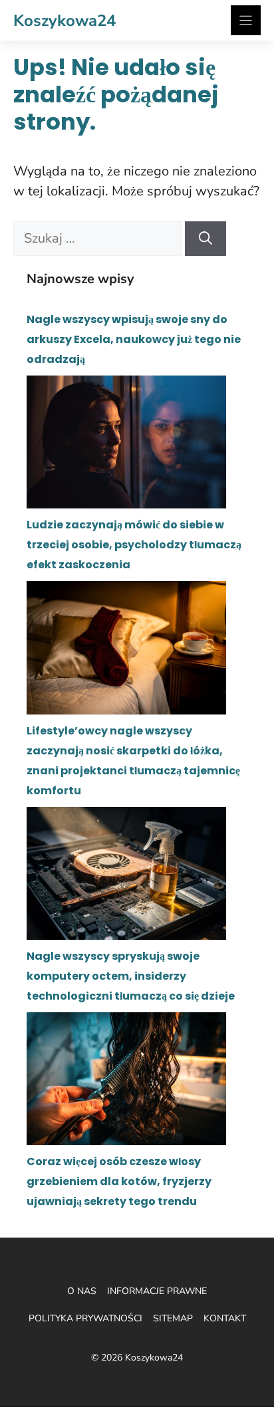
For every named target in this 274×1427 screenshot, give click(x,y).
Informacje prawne (157, 1291)
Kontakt (225, 1318)
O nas (81, 1291)
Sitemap (173, 1318)
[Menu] (246, 20)
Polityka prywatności (85, 1318)
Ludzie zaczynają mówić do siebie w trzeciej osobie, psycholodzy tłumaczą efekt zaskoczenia (134, 544)
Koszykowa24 (64, 20)
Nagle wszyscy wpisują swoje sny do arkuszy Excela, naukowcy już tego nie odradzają (134, 339)
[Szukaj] (205, 238)
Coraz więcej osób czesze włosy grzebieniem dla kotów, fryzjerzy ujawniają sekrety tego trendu (119, 1181)
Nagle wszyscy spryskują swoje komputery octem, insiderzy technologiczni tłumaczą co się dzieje (131, 976)
